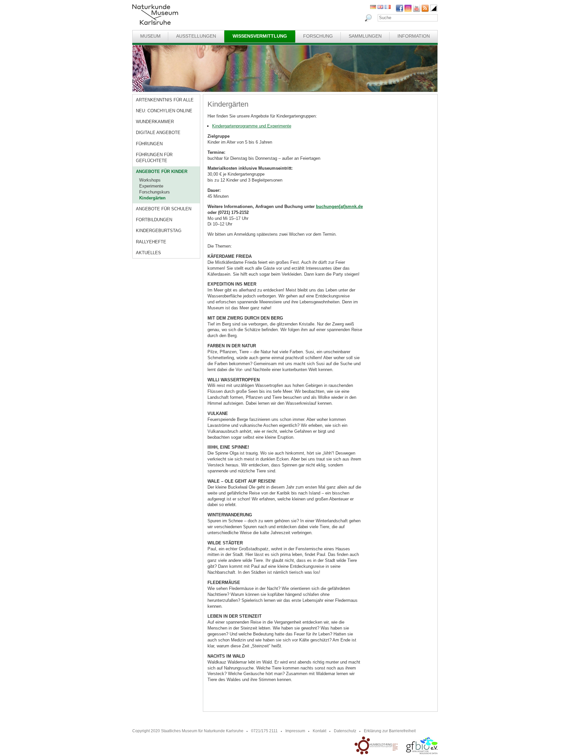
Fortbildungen (154, 219)
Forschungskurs (154, 191)
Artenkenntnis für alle (165, 99)
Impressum (295, 731)
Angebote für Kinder (161, 171)
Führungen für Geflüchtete (154, 157)
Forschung (318, 36)
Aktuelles (148, 252)
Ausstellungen (196, 36)
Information (413, 36)
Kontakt (319, 731)
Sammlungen (365, 36)
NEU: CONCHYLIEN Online (164, 110)
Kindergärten (152, 197)
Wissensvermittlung (260, 36)
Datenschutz (345, 731)
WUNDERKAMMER (155, 121)
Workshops (150, 180)
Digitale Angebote (158, 132)
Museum (150, 36)
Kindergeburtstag (158, 230)
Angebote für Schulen (163, 208)
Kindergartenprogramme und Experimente (251, 125)
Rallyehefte (151, 241)
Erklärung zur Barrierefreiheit (390, 731)
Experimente (151, 186)
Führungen (149, 143)
